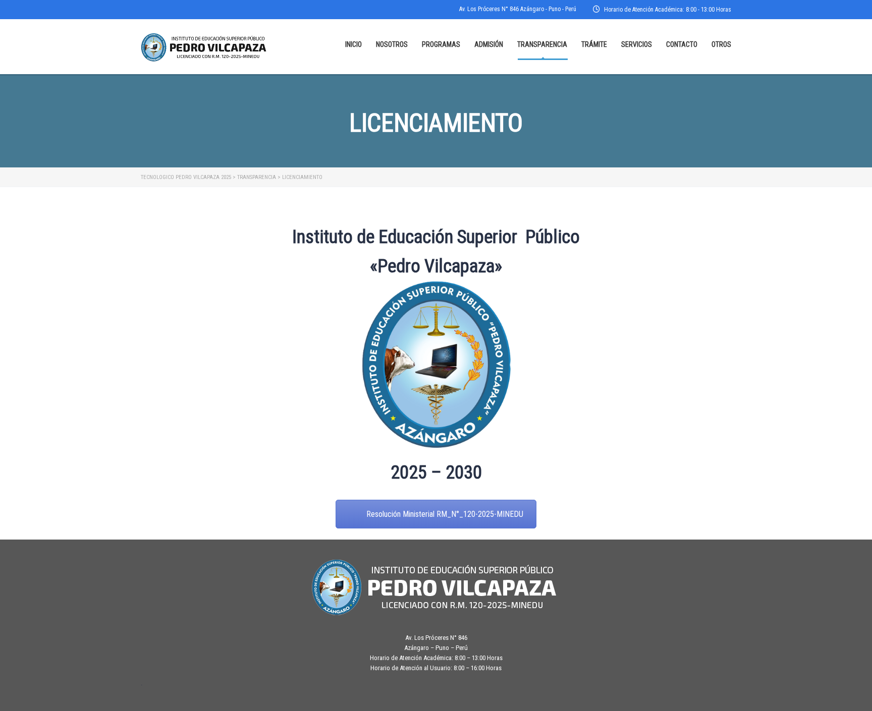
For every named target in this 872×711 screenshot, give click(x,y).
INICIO (353, 44)
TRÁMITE (594, 44)
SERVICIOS (636, 44)
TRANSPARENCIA (542, 44)
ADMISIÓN (488, 44)
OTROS (721, 44)
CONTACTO (681, 44)
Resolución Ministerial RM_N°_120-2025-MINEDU (444, 514)
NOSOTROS (392, 44)
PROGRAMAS (441, 44)
